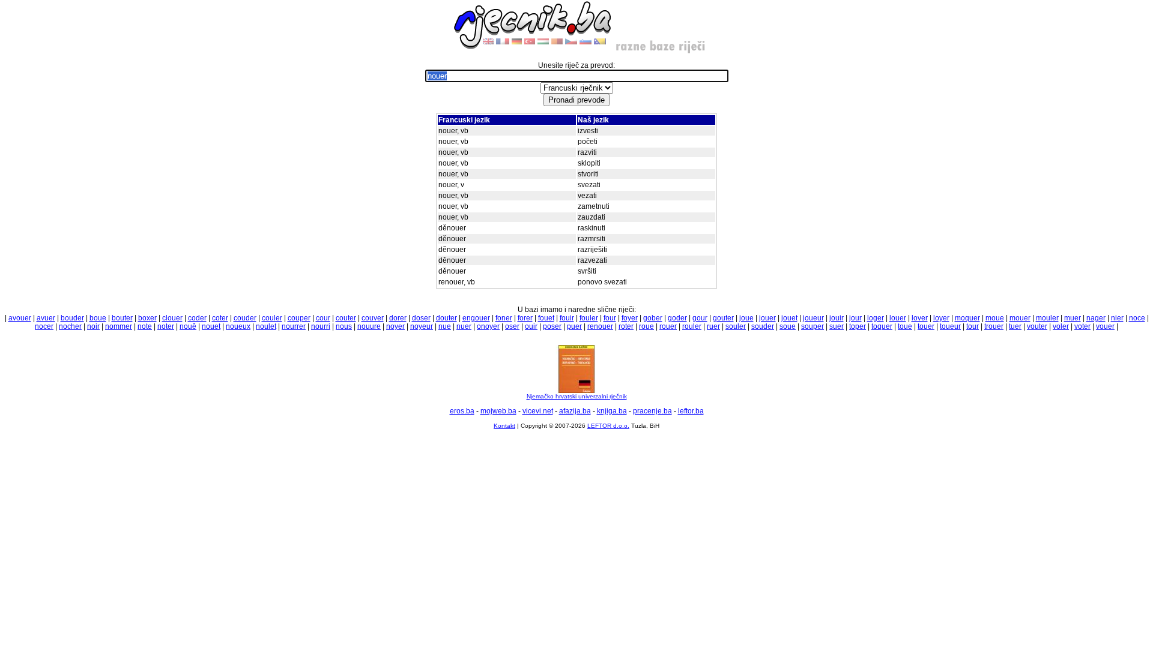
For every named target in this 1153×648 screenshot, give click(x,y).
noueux (238, 326)
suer (836, 326)
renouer (600, 326)
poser (552, 326)
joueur (813, 318)
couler (272, 318)
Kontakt (504, 425)
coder (197, 318)
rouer (668, 326)
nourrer (294, 326)
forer (525, 318)
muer (1072, 318)
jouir (836, 318)
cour (323, 318)
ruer (713, 326)
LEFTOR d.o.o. (608, 425)
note (145, 326)
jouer (767, 318)
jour (855, 318)
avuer (46, 318)
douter (446, 318)
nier (1117, 318)
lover (920, 318)
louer (897, 318)
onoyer (488, 326)
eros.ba (462, 411)
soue (787, 326)
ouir (531, 326)
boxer (147, 318)
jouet (789, 318)
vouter (1037, 326)
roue (646, 326)
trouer (993, 326)
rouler (691, 326)
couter (346, 318)
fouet (546, 318)
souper (812, 326)
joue (746, 318)
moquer (967, 318)
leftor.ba (691, 411)
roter (626, 326)
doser (421, 318)
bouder (72, 318)
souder (762, 326)
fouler (589, 318)
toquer (881, 326)
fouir (567, 318)
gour (699, 318)
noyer (395, 326)
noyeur (421, 326)
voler (1061, 326)
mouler (1047, 318)
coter (220, 318)
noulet (266, 326)
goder (677, 318)
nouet (211, 326)
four (610, 318)
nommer (118, 326)
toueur (950, 326)
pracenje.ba (652, 411)
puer (574, 326)
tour (972, 326)
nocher (70, 326)
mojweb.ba (498, 411)
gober (652, 318)
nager (1096, 318)
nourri (320, 326)
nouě (188, 326)
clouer (172, 318)
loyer (941, 318)
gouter (723, 318)
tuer (1015, 326)
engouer (476, 318)
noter (165, 326)
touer (926, 326)
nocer (44, 326)
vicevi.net (537, 411)
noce (1137, 318)
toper (857, 326)
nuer (463, 326)
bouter (122, 318)
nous (344, 326)
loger (875, 318)
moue (994, 318)
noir (93, 326)
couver (373, 318)
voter (1082, 326)
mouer (1019, 318)
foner (503, 318)
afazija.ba (575, 411)
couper (299, 318)
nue (444, 326)
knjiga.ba (612, 411)
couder (245, 318)
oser (512, 326)
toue (905, 326)
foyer (630, 318)
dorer (398, 318)
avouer (19, 318)
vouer (1105, 326)
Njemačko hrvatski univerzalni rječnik (577, 396)
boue (97, 318)
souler (735, 326)
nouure (369, 326)
